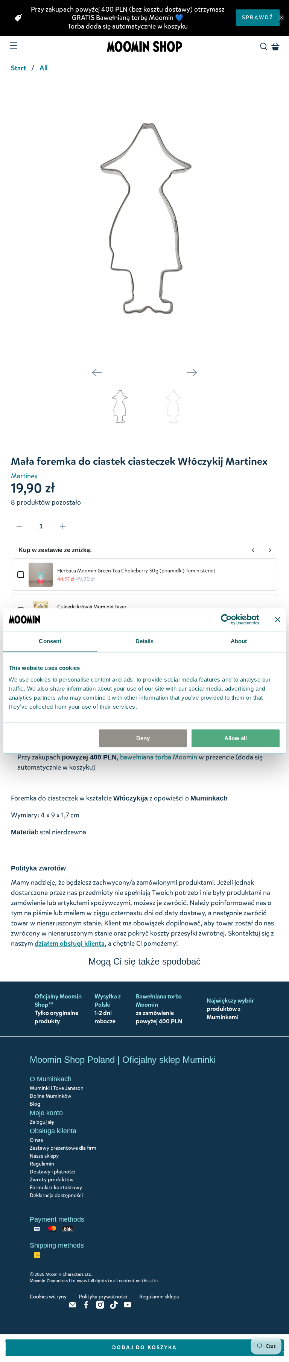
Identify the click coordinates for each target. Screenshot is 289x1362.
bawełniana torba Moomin (158, 757)
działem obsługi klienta (70, 943)
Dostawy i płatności (52, 1171)
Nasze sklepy (44, 1156)
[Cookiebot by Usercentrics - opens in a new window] (226, 619)
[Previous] (96, 372)
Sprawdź (257, 17)
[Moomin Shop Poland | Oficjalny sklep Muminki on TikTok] (114, 1307)
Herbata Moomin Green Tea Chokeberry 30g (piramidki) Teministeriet (136, 570)
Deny (143, 738)
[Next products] (270, 550)
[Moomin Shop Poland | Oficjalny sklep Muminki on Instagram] (100, 1307)
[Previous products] (253, 550)
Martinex (24, 476)
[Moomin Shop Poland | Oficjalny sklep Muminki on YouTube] (127, 1307)
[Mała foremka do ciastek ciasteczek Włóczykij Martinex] (144, 220)
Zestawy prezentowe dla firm (63, 1148)
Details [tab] (144, 641)
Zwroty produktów (52, 1179)
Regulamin (42, 1163)
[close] (281, 17)
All (43, 68)
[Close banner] (277, 619)
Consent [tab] (50, 641)
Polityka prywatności (103, 1296)
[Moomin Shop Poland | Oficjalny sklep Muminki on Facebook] (86, 1307)
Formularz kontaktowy (56, 1187)
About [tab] (239, 641)
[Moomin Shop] (144, 46)
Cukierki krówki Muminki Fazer (91, 606)
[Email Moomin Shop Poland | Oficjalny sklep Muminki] (72, 1307)
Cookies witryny (48, 1296)
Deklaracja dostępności (56, 1195)
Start (18, 68)
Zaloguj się (42, 1122)
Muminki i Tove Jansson (57, 1088)
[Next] (192, 372)
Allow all (235, 738)
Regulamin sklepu (159, 1296)
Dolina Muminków (50, 1096)
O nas (36, 1140)
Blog (35, 1104)
